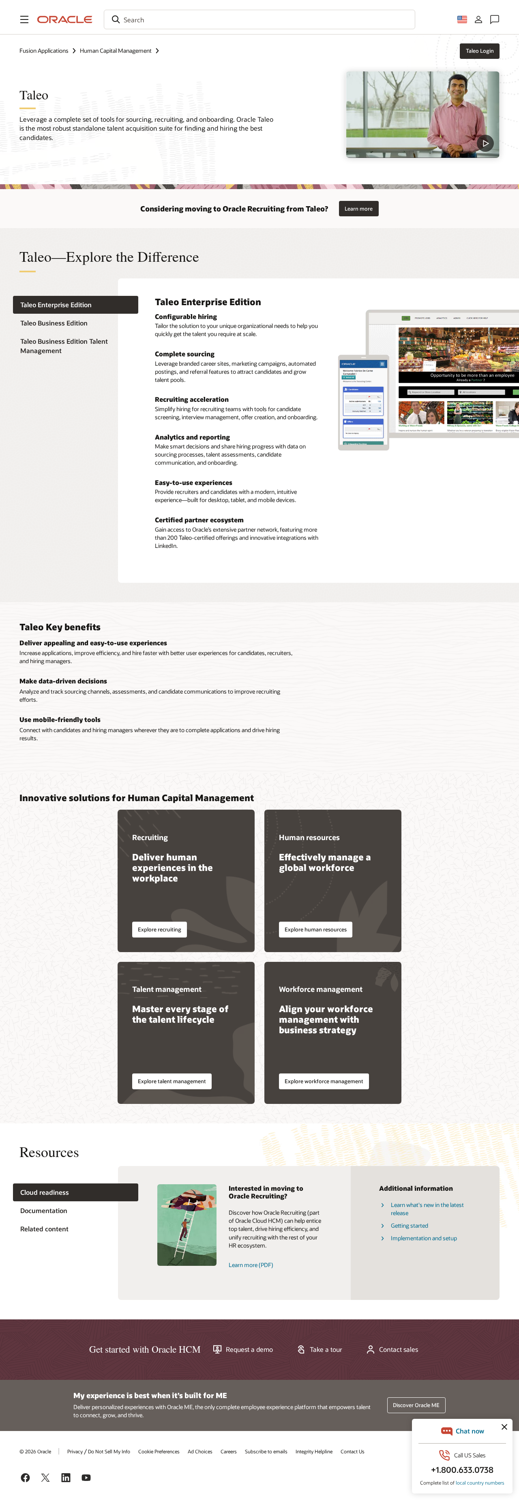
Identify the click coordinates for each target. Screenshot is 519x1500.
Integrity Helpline (314, 1451)
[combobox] (259, 19)
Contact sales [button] (398, 1349)
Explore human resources (316, 929)
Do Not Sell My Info (109, 1451)
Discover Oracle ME (416, 1405)
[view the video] (423, 114)
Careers (229, 1451)
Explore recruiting (159, 929)
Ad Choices (200, 1451)
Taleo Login (480, 50)
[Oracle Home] (65, 19)
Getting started (409, 1225)
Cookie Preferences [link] (159, 1451)
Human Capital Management (116, 50)
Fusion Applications (44, 50)
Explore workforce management (324, 1081)
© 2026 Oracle (35, 1451)
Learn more (359, 208)
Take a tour (326, 1349)
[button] (24, 19)
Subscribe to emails (266, 1451)
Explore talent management (172, 1081)
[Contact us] (495, 19)
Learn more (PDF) (251, 1265)
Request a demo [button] (249, 1349)
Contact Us (353, 1451)
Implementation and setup (424, 1238)
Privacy (75, 1451)
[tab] (75, 305)
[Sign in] (478, 19)
